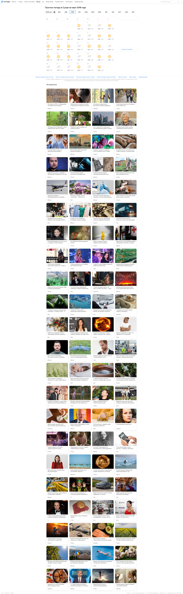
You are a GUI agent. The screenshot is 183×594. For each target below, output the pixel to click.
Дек (133, 12)
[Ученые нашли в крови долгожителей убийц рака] (80, 168)
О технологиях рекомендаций (152, 593)
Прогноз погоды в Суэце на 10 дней (106, 77)
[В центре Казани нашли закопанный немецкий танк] (103, 168)
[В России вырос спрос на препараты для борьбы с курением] (57, 145)
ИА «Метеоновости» (177, 593)
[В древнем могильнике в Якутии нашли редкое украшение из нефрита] (126, 259)
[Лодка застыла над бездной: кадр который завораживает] (57, 282)
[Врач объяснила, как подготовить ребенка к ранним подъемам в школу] (80, 373)
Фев (66, 12)
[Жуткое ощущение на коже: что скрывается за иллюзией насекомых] (126, 328)
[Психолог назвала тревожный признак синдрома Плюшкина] (103, 213)
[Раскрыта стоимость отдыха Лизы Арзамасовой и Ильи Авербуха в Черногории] (57, 396)
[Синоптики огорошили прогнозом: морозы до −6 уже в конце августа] (57, 259)
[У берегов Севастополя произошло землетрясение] (80, 305)
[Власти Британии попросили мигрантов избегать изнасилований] (80, 145)
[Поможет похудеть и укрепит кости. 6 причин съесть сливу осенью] (103, 145)
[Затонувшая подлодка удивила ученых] (80, 236)
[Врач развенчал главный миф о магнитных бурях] (57, 465)
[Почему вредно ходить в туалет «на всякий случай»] (126, 579)
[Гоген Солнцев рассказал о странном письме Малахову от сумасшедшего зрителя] (80, 488)
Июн (92, 12)
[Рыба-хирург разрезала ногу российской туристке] (80, 465)
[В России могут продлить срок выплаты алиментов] (103, 419)
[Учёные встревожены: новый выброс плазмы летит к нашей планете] (103, 328)
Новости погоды (122, 77)
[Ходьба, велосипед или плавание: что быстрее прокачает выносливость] (103, 556)
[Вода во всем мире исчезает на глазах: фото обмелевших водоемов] (80, 533)
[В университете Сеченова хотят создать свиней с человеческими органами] (126, 145)
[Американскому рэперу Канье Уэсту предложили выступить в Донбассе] (126, 282)
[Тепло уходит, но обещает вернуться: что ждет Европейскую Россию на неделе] (57, 373)
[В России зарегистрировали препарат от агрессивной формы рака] (103, 191)
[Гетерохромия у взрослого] (126, 419)
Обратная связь (163, 593)
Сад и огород (132, 77)
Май (86, 12)
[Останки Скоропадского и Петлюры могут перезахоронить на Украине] (103, 442)
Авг (106, 12)
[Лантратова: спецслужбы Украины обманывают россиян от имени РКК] (126, 236)
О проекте (129, 593)
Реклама (12, 593)
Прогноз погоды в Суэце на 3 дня (44, 77)
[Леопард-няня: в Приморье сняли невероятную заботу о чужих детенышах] (57, 122)
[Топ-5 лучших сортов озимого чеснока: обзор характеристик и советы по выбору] (126, 556)
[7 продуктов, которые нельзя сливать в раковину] (126, 305)
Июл (99, 12)
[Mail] (2, 1)
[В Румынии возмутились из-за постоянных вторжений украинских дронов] (80, 556)
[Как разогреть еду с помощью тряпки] (80, 511)
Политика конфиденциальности (138, 593)
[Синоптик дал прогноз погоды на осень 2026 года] (126, 99)
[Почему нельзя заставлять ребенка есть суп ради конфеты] (57, 213)
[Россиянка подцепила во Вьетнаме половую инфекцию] (103, 99)
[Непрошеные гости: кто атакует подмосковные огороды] (80, 442)
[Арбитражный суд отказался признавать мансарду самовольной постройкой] (126, 488)
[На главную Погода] (6, 1)
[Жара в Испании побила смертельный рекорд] (103, 396)
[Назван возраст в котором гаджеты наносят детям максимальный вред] (57, 442)
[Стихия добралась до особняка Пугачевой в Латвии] (80, 259)
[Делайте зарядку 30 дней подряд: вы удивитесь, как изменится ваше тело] (80, 396)
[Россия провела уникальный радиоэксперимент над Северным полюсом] (126, 465)
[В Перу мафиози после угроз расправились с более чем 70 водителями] (103, 511)
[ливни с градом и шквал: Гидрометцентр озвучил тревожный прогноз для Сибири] (103, 236)
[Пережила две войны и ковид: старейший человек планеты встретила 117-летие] (126, 122)
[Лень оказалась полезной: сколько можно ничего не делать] (126, 191)
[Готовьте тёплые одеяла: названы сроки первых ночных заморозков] (126, 373)
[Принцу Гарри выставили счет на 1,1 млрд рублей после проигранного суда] (103, 351)
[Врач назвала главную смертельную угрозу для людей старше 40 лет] (103, 533)
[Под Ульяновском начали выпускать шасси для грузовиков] (126, 213)
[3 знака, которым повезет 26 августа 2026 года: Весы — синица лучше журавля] (103, 282)
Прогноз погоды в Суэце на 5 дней (65, 77)
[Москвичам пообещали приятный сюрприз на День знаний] (57, 556)
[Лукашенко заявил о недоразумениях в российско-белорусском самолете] (57, 191)
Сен (113, 12)
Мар (72, 12)
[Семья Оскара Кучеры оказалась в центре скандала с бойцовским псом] (57, 511)
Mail (2, 593)
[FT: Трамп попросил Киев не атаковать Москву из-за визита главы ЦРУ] (80, 579)
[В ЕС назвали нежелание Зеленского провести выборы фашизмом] (57, 351)
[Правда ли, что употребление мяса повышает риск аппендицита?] (57, 579)
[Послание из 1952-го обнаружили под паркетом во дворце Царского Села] (57, 99)
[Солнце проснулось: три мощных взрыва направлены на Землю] (103, 465)
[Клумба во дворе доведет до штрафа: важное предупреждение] (80, 122)
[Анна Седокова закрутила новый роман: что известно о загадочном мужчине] (126, 511)
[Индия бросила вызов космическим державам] (103, 579)
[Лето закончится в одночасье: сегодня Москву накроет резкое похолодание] (103, 122)
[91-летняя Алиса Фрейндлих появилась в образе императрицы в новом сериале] (80, 282)
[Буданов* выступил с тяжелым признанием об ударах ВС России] (57, 168)
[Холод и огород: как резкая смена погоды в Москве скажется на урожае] (126, 533)
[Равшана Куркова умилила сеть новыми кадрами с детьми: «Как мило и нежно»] (80, 328)
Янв (59, 12)
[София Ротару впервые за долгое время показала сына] (103, 259)
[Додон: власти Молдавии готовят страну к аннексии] (80, 419)
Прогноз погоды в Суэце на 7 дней (85, 77)
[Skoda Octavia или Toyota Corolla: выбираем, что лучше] (103, 488)
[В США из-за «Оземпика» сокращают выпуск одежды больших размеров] (80, 213)
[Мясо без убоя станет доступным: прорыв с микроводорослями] (126, 351)
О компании (6, 593)
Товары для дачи (143, 77)
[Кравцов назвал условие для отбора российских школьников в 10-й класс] (126, 396)
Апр (79, 12)
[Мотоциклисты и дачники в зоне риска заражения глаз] (126, 168)
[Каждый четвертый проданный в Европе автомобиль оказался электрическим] (103, 305)
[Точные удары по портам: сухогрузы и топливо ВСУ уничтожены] (57, 533)
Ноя (126, 12)
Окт (119, 12)
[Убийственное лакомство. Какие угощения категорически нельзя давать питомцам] (80, 99)
